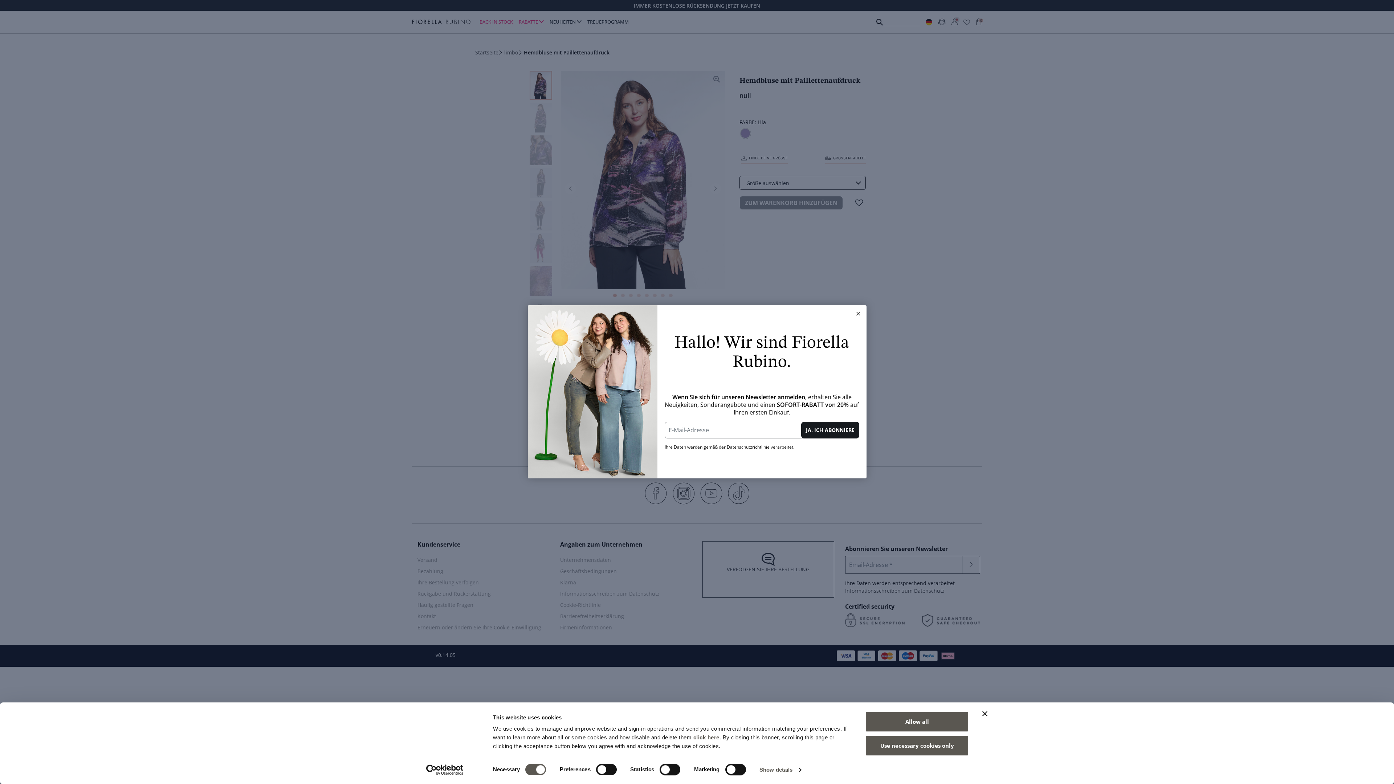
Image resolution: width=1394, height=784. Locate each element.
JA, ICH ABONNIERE (830, 429)
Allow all (917, 721)
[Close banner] (984, 713)
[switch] (606, 769)
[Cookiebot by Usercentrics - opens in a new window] (445, 769)
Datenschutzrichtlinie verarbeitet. (760, 447)
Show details (775, 770)
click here (706, 737)
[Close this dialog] (858, 314)
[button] (858, 314)
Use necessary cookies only (917, 745)
